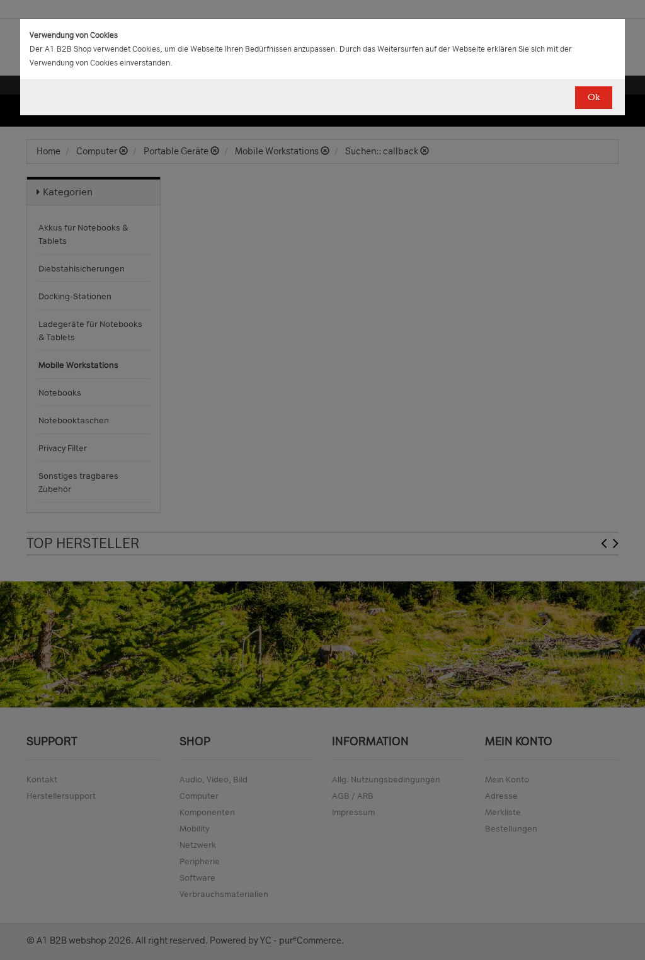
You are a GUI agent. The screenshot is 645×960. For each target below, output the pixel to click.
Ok (594, 97)
